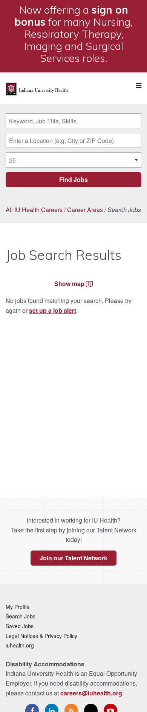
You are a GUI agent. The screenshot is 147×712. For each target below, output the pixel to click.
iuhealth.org (20, 645)
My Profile (17, 607)
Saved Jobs (20, 626)
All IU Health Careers (34, 209)
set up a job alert (52, 310)
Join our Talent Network (73, 558)
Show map (70, 283)
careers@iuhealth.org (91, 693)
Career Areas (85, 209)
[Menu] (138, 85)
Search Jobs (20, 616)
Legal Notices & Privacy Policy (41, 636)
